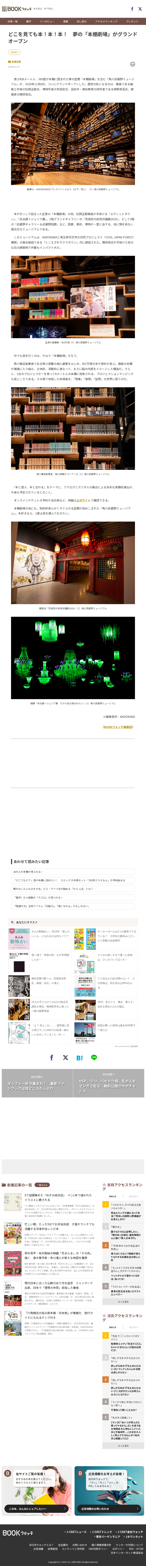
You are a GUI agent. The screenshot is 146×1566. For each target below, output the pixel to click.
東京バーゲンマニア (108, 1536)
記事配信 (53, 1549)
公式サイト (83, 500)
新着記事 (16, 61)
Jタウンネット (134, 1536)
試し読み (82, 21)
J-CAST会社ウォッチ (130, 1532)
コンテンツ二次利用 (73, 1549)
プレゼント (132, 21)
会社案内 (63, 1545)
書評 (28, 21)
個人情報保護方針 (101, 1545)
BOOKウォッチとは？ (41, 1545)
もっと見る (123, 1301)
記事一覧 (13, 21)
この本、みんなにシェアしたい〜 (27, 1508)
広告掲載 (38, 1549)
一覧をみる (42, 1184)
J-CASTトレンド (102, 1532)
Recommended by (122, 1046)
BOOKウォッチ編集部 (118, 727)
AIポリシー (119, 1549)
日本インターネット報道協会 (127, 1552)
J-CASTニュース (76, 1532)
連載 (65, 21)
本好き (15, 52)
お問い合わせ (79, 1545)
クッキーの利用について (129, 1545)
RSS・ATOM (136, 1549)
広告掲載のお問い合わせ (95, 1508)
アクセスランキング (106, 21)
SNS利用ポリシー (98, 1549)
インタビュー (47, 21)
